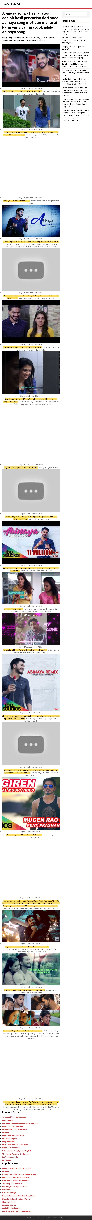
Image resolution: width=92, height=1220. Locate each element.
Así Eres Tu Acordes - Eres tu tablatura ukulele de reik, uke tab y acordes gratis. (74, 40)
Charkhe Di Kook (8, 1202)
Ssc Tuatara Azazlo (10, 1157)
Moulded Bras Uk (9, 1205)
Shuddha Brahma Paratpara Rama (16, 1199)
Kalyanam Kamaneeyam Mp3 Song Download (20, 1123)
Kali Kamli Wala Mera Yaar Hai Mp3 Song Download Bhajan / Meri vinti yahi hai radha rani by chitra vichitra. (75, 64)
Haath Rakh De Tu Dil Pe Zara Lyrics (16, 1211)
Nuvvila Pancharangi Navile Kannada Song (19, 1174)
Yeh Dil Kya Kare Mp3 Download (14, 1187)
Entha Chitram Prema (11, 1148)
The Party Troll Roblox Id (12, 1184)
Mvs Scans (6, 1160)
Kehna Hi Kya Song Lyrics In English (16, 1168)
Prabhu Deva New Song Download (15, 1177)
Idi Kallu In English (9, 1139)
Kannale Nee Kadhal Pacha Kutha (15, 1180)
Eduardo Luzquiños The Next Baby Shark (18, 1196)
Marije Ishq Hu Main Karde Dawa (15, 1145)
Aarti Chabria (7, 1120)
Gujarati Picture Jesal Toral (13, 1135)
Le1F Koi (5, 1132)
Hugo (49, 1218)
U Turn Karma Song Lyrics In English (16, 1151)
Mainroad (57, 1218)
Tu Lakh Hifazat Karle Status (14, 1117)
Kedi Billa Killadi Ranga (11, 1208)
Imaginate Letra (8, 1142)
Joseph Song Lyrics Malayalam (14, 1129)
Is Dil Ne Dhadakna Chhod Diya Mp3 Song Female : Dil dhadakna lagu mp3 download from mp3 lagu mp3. (75, 55)
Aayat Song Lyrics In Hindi (12, 1126)
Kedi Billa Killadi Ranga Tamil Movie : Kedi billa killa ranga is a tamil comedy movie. (75, 72)
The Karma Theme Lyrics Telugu (15, 1154)
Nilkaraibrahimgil (9, 1193)
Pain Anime (6, 1190)
